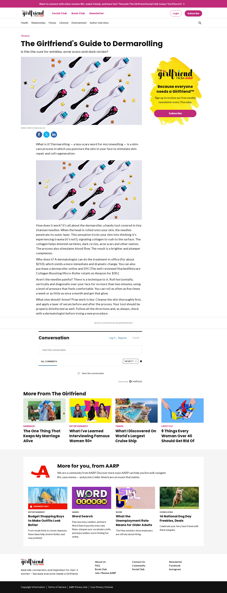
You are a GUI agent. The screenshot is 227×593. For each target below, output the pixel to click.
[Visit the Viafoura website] (135, 381)
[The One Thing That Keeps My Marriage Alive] (44, 410)
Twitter (46, 135)
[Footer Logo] (52, 562)
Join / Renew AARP (105, 572)
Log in (112, 337)
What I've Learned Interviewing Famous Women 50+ (89, 435)
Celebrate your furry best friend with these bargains (179, 528)
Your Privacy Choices (101, 587)
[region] (90, 360)
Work (119, 512)
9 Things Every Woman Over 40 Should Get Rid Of (177, 435)
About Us (100, 561)
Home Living (166, 512)
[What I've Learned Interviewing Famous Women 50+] (90, 410)
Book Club (78, 13)
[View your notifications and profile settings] (141, 361)
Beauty (25, 35)
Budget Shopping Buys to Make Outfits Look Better (46, 520)
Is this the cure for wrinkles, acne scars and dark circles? (64, 52)
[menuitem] (24, 24)
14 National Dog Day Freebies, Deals (175, 518)
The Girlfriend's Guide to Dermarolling (92, 43)
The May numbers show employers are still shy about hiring (134, 532)
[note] (81, 128)
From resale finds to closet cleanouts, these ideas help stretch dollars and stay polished (47, 534)
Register (122, 337)
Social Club (59, 13)
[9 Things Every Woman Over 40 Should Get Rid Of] (182, 410)
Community (138, 565)
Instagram (175, 569)
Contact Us (138, 561)
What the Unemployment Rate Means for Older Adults (134, 520)
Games (75, 512)
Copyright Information (33, 587)
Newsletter (96, 13)
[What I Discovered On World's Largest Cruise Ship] (136, 410)
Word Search (82, 516)
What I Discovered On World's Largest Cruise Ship (135, 435)
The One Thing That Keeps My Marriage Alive (41, 435)
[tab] (49, 361)
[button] (199, 22)
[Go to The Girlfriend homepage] (29, 13)
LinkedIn (54, 135)
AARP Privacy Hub (78, 587)
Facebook (39, 135)
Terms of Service (57, 587)
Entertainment (36, 512)
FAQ (97, 565)
